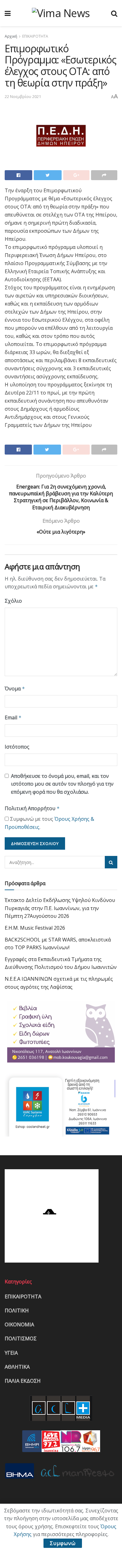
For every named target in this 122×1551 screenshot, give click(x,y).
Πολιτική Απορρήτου (32, 808)
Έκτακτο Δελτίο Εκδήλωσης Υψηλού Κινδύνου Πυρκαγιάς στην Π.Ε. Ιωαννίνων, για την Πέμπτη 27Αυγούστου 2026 (60, 908)
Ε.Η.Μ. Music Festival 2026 (35, 927)
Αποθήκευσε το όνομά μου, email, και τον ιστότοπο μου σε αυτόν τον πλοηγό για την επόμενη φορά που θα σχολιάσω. (62, 784)
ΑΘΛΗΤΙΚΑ (17, 1366)
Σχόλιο (13, 600)
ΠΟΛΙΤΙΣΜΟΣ (21, 1338)
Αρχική (11, 36)
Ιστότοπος (17, 746)
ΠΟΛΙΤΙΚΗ (17, 1310)
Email (13, 717)
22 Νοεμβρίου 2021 (23, 96)
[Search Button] (111, 862)
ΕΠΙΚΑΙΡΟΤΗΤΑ (35, 36)
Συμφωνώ (63, 1543)
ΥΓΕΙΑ (11, 1352)
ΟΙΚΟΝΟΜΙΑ (19, 1324)
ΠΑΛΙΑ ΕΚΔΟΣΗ (23, 1380)
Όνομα (15, 688)
